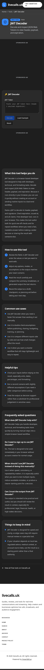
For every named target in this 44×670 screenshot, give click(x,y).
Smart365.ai (27, 659)
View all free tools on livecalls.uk (17, 568)
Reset (9, 123)
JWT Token (9, 100)
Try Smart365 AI (31, 5)
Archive (5, 633)
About (4, 629)
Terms (4, 644)
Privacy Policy (7, 640)
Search (4, 626)
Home (4, 12)
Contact (5, 637)
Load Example (22, 118)
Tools (10, 12)
